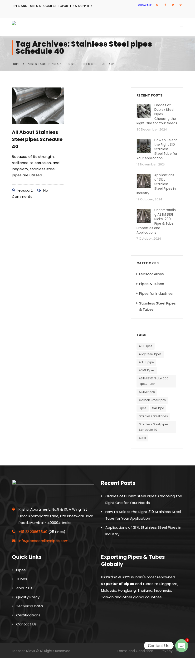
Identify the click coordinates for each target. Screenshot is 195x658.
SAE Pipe (158, 408)
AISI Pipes (145, 346)
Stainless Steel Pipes (153, 416)
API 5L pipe (146, 362)
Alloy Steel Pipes (150, 354)
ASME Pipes (147, 370)
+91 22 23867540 (33, 531)
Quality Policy (27, 597)
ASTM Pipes (147, 392)
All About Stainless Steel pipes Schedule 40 (37, 139)
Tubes (21, 578)
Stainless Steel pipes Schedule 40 (153, 427)
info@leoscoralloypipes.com (43, 540)
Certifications (28, 615)
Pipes (142, 408)
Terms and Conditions (135, 650)
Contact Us (26, 624)
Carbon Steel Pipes (152, 400)
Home (16, 64)
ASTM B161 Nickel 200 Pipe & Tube (153, 381)
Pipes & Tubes (151, 283)
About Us (24, 587)
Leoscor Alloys (151, 273)
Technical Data (29, 606)
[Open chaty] (181, 645)
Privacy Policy (172, 650)
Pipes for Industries (156, 293)
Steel (142, 438)
